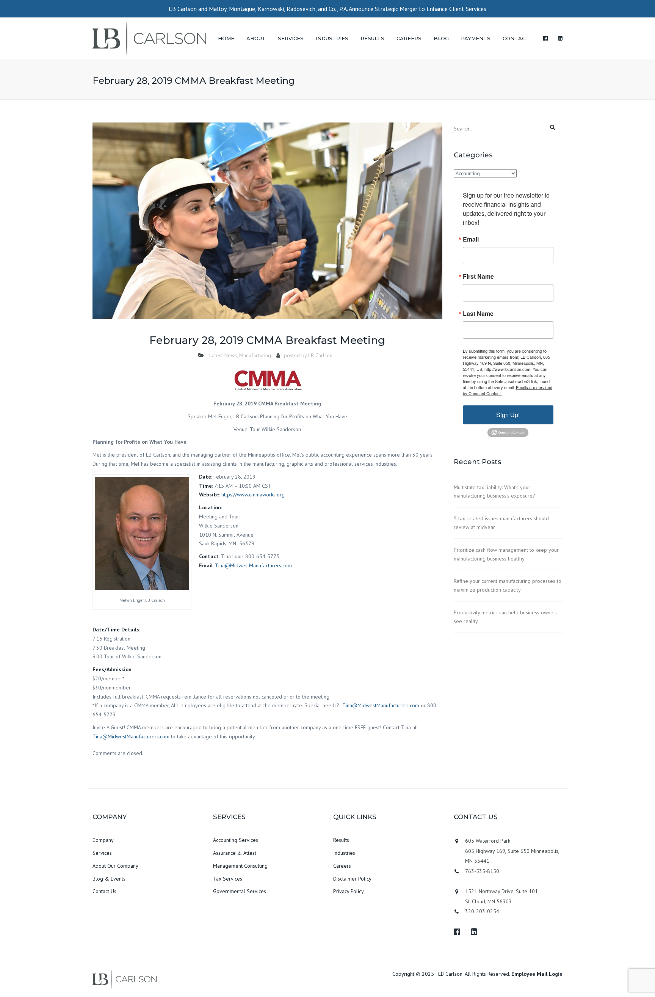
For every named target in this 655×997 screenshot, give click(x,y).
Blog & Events (108, 878)
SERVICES (291, 38)
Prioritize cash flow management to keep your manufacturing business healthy (506, 554)
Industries (344, 852)
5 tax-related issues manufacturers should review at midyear (501, 523)
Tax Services (227, 878)
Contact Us (104, 891)
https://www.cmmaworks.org (253, 494)
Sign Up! (508, 414)
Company (103, 840)
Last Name (478, 314)
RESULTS (372, 38)
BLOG (441, 38)
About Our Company (115, 865)
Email (471, 239)
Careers (342, 865)
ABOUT (256, 38)
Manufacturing (255, 355)
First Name (478, 276)
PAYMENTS (475, 38)
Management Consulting (240, 865)
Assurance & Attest (234, 852)
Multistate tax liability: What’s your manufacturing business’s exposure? (494, 491)
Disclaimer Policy (352, 878)
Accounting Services (235, 840)
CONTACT (516, 38)
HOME (226, 38)
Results (341, 840)
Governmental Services (239, 891)
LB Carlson (320, 355)
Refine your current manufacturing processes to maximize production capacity (507, 585)
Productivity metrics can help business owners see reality (506, 617)
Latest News (223, 355)
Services (102, 852)
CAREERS (409, 38)
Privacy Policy (348, 891)
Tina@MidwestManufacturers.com (253, 565)
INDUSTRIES (332, 38)
